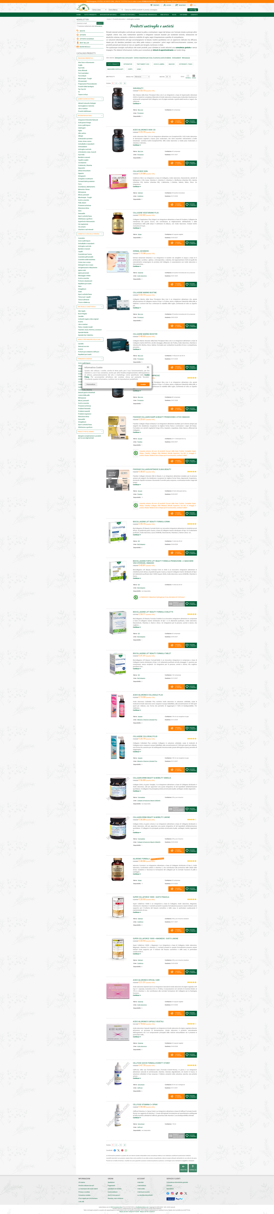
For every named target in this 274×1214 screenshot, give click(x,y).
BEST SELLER (84, 43)
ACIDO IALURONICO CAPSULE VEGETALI (148, 1022)
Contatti (169, 1185)
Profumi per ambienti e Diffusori (88, 352)
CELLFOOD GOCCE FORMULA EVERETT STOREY (151, 1063)
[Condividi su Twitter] (118, 1150)
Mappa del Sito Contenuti (147, 1211)
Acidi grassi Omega (84, 122)
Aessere (140, 716)
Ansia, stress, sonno (84, 141)
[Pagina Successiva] (124, 83)
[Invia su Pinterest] (122, 1150)
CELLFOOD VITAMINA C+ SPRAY (145, 1105)
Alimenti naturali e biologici (87, 103)
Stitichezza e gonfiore (85, 219)
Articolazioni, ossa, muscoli (87, 152)
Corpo (130, 69)
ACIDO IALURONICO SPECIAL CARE (146, 980)
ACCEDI (168, 5)
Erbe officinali (82, 70)
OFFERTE (82, 35)
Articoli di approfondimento (163, 50)
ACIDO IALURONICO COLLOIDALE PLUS (148, 695)
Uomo (139, 69)
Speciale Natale (83, 332)
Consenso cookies (84, 1195)
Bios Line (140, 110)
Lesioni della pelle (84, 395)
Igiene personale (83, 273)
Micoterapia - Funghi (85, 78)
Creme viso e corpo (84, 262)
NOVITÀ (82, 31)
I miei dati (140, 1182)
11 (121, 83)
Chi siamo (81, 1182)
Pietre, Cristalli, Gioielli (85, 327)
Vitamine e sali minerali (85, 229)
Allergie (80, 136)
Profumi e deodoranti (85, 281)
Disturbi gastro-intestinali (86, 392)
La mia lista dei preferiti (145, 1195)
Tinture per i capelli (84, 297)
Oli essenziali (82, 81)
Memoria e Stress (84, 189)
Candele (80, 316)
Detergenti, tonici (185, 64)
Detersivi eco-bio (83, 346)
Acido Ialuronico (142, 276)
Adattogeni (82, 128)
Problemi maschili (84, 411)
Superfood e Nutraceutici (86, 221)
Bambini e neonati (84, 157)
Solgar (140, 234)
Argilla (80, 65)
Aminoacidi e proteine (85, 138)
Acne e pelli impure (84, 125)
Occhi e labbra (159, 64)
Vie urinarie (82, 227)
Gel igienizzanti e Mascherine (87, 267)
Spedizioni (111, 1182)
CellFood (139, 1088)
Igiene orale (82, 270)
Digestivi (81, 173)
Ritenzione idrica (83, 208)
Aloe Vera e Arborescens (86, 62)
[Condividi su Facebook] (115, 1150)
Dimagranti (82, 176)
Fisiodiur (139, 442)
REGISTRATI (182, 5)
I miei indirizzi (141, 1185)
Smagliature (82, 289)
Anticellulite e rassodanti (86, 144)
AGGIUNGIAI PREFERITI (192, 121)
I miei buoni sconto (143, 1192)
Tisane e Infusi (83, 94)
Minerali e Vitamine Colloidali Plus (147, 720)
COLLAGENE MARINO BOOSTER (145, 334)
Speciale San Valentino (85, 335)
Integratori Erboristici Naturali (88, 120)
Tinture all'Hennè (83, 300)
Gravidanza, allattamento (86, 187)
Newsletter (170, 1189)
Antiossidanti (82, 146)
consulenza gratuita (183, 48)
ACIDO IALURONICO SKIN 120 (144, 130)
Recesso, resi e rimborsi (115, 1198)
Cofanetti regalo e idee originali (88, 319)
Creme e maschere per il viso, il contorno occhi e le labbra (152, 58)
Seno (79, 211)
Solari (80, 292)
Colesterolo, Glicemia (85, 165)
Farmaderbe (141, 797)
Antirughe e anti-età (84, 149)
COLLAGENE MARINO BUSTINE (145, 293)
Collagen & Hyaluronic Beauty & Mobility (148, 800)
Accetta (143, 384)
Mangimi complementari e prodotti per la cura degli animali (89, 437)
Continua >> (137, 103)
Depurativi (81, 168)
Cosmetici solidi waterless (86, 259)
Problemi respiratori (84, 414)
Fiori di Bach (82, 76)
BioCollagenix (141, 544)
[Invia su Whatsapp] (126, 1150)
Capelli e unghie (83, 160)
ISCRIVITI (100, 23)
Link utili (81, 1201)
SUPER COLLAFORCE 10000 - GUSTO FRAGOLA (151, 897)
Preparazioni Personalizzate (87, 84)
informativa (98, 26)
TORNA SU (192, 1170)
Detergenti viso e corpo (85, 265)
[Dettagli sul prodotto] (118, 110)
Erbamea (140, 272)
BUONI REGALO (84, 47)
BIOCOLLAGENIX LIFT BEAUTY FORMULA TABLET (152, 653)
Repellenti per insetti (84, 283)
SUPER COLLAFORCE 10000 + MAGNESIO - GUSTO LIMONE (155, 939)
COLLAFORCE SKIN (140, 171)
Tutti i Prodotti (113, 64)
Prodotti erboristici (119, 19)
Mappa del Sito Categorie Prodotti (129, 1211)
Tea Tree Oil (82, 89)
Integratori (128, 64)
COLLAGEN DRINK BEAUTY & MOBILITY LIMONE (151, 817)
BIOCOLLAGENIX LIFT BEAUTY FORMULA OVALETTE (153, 612)
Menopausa (82, 192)
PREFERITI (156, 5)
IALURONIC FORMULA (141, 859)
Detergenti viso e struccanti (124, 58)
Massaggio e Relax (84, 275)
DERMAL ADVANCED (141, 251)
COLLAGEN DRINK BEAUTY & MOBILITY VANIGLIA (152, 778)
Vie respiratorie (83, 224)
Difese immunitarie (84, 171)
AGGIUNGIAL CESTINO (178, 121)
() (195, 5)
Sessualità (81, 213)
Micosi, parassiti (83, 195)
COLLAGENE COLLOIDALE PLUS (145, 736)
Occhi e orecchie (83, 200)
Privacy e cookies (84, 1192)
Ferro (80, 184)
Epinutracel (141, 1084)
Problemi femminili (84, 408)
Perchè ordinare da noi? (86, 1185)
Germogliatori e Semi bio (86, 106)
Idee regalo (81, 311)
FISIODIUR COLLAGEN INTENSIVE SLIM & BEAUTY (152, 469)
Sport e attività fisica (85, 216)
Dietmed (140, 193)
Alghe (80, 130)
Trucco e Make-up (84, 302)
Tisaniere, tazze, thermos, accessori (90, 330)
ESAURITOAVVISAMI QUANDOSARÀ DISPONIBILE (178, 604)
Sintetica (188, 78)
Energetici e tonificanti (85, 179)
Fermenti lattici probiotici (86, 181)
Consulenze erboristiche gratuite (177, 1182)
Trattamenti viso (143, 64)
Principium (140, 113)
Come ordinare (113, 1192)
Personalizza (91, 384)
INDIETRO (183, 1170)
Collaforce (140, 196)
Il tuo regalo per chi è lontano (88, 1198)
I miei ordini (141, 1189)
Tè (79, 92)
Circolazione (82, 163)
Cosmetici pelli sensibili (85, 257)
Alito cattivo (82, 133)
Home (109, 19)
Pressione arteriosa (84, 205)
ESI (139, 541)
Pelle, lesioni (82, 203)
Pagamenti (111, 1185)
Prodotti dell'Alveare (84, 111)
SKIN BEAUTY (138, 88)
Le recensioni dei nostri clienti (88, 1189)
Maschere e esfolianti (115, 69)
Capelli (80, 251)
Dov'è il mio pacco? (114, 1195)
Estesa (194, 78)
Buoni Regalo (82, 314)
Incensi (80, 322)
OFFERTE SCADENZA (86, 39)
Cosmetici (81, 238)
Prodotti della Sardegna (86, 86)
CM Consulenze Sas (116, 1207)
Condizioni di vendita (114, 1189)
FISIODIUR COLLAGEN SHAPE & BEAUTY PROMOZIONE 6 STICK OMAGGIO (161, 417)
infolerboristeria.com (142, 1207)
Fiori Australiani (83, 73)
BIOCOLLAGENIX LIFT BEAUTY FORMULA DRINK (151, 522)
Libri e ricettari (83, 108)
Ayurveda (81, 68)
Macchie (172, 64)
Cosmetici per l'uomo (85, 254)
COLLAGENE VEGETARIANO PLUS (146, 213)
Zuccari (140, 438)
